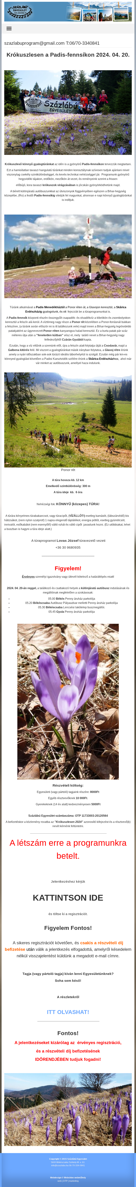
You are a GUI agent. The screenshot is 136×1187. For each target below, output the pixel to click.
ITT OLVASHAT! (68, 1012)
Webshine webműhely (75, 1177)
